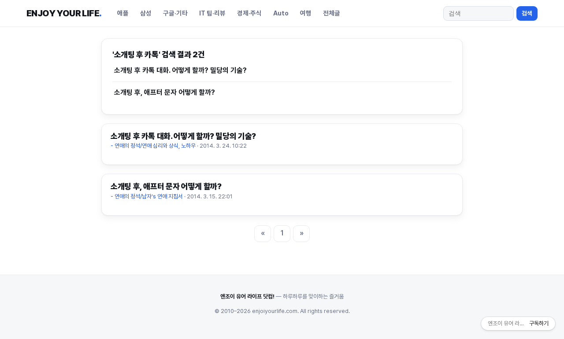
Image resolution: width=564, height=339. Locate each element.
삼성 (146, 13)
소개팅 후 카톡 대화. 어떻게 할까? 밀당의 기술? (180, 70)
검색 (527, 13)
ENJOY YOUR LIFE (63, 13)
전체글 (331, 13)
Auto (281, 13)
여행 (306, 13)
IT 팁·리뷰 (212, 13)
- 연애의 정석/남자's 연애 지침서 (147, 196)
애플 (123, 13)
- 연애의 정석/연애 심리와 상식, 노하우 (153, 145)
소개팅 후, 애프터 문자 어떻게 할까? (164, 92)
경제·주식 (249, 13)
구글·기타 (175, 13)
